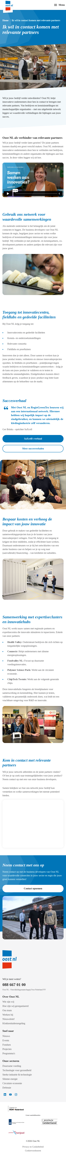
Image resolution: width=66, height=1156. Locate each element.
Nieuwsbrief (8, 1019)
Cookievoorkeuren (33, 1150)
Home (5, 20)
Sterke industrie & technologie (17, 1074)
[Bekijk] (16, 1122)
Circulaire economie (12, 1083)
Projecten (7, 1049)
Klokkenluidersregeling (13, 1023)
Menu (62, 5)
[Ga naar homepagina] (12, 5)
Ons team (7, 1010)
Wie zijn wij (8, 1001)
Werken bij (7, 1014)
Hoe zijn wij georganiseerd (15, 1006)
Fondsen (6, 1044)
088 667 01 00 (14, 984)
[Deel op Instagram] (16, 1094)
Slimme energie (9, 1079)
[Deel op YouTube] (10, 1094)
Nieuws (6, 1036)
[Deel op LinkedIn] (4, 1094)
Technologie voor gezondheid (16, 1070)
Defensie (6, 1087)
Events (5, 1040)
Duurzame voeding (11, 1066)
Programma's (8, 1053)
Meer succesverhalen (33, 448)
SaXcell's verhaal (33, 438)
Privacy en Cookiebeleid (33, 1147)
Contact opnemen (33, 888)
